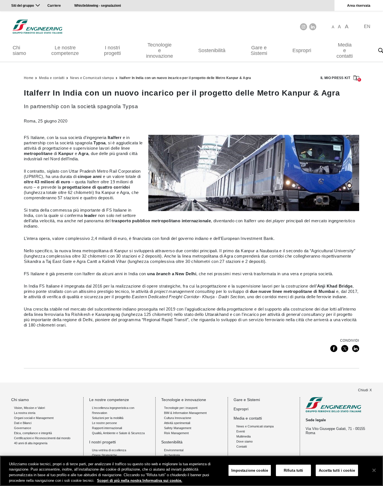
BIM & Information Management (185, 413)
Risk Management (176, 433)
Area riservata (358, 6)
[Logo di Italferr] (37, 27)
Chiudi (363, 390)
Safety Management (177, 428)
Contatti (241, 446)
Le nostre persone (104, 423)
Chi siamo (19, 50)
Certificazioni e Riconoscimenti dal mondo (42, 438)
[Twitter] (344, 348)
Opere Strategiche (104, 455)
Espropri (301, 50)
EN (367, 26)
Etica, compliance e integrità (33, 433)
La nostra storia (24, 413)
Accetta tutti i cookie (337, 470)
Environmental (173, 450)
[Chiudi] (374, 470)
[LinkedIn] (312, 26)
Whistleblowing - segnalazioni (97, 6)
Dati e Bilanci (22, 423)
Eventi (240, 431)
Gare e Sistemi (259, 50)
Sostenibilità (211, 50)
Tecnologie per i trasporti (180, 407)
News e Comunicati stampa (92, 78)
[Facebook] (333, 348)
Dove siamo (244, 441)
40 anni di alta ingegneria (30, 443)
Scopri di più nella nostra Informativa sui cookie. (139, 480)
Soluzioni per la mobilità (107, 418)
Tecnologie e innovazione (159, 50)
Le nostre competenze (65, 50)
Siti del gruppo (22, 6)
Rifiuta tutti (293, 470)
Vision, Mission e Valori (29, 407)
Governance (22, 428)
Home (28, 78)
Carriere (54, 6)
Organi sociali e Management (34, 418)
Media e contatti (344, 50)
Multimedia (243, 436)
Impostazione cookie (249, 470)
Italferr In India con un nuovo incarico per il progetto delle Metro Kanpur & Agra (185, 78)
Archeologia (172, 455)
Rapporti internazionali (107, 428)
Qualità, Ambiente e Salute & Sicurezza (118, 433)
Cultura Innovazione (177, 418)
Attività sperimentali (177, 423)
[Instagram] (303, 26)
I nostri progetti (112, 50)
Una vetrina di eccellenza (109, 450)
